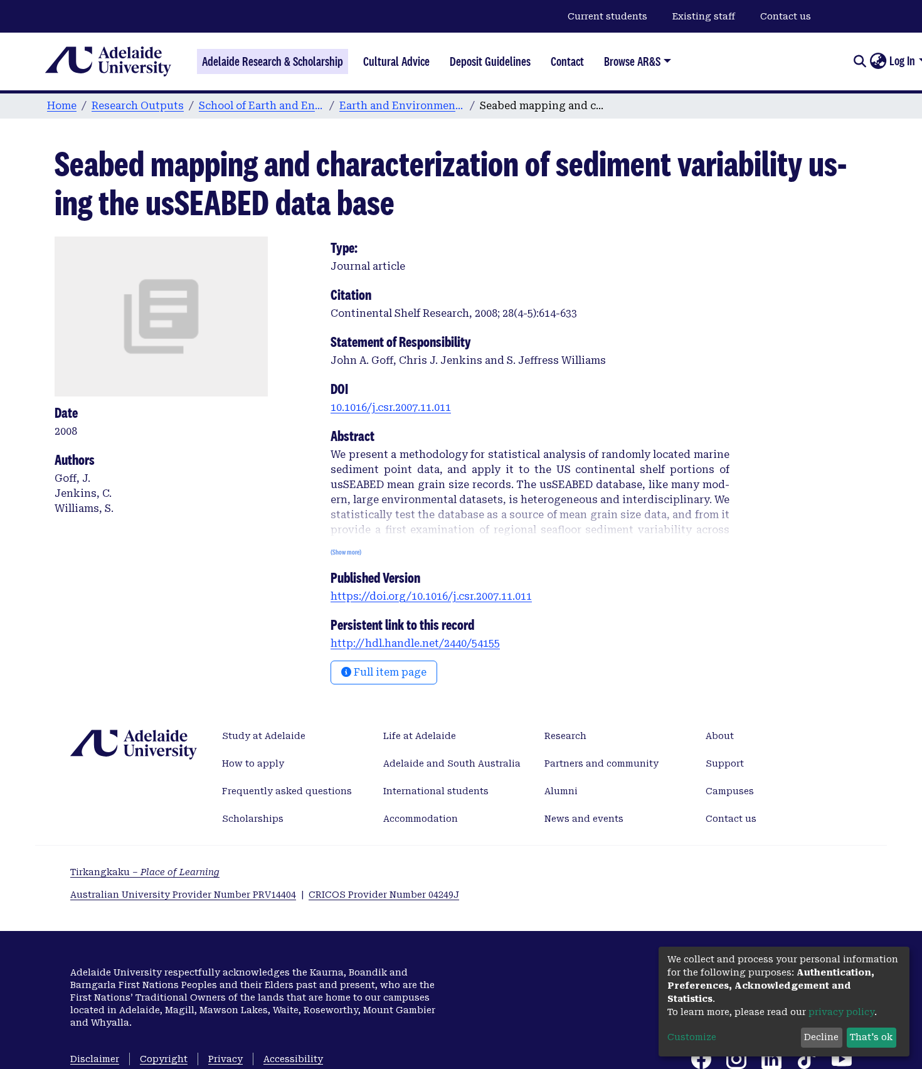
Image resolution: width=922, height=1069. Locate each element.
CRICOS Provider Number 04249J (384, 895)
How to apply (253, 763)
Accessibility (293, 1059)
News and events (583, 819)
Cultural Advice (396, 61)
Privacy (225, 1059)
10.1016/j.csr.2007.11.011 (391, 407)
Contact (567, 61)
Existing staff (703, 16)
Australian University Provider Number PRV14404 (183, 895)
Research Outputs (138, 106)
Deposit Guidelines (490, 61)
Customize (691, 1037)
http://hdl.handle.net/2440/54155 (415, 643)
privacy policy (841, 1012)
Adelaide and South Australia (452, 763)
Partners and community (601, 763)
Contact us (785, 16)
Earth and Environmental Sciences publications (402, 106)
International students (436, 791)
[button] (877, 61)
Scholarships (252, 819)
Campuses (730, 791)
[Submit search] (859, 61)
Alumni (561, 791)
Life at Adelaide (419, 736)
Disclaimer (94, 1059)
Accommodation (420, 819)
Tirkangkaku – (145, 872)
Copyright (164, 1059)
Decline (821, 1037)
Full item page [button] (389, 672)
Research (565, 736)
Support (725, 763)
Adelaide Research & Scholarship (272, 61)
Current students (607, 16)
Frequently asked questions (287, 791)
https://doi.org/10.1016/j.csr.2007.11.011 (431, 596)
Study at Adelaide (263, 736)
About (720, 736)
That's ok (871, 1037)
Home (62, 106)
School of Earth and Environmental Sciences (261, 106)
